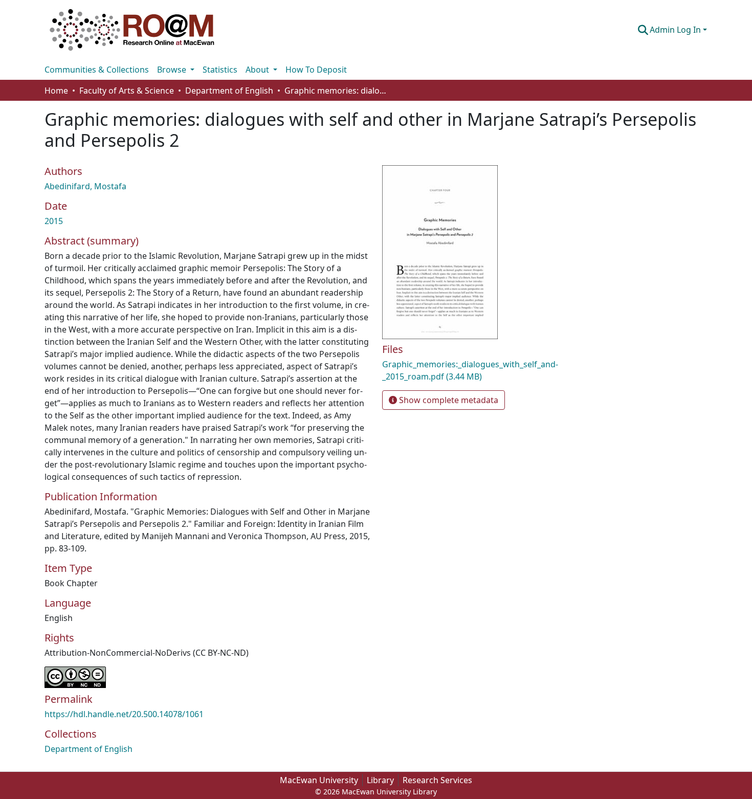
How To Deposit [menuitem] (316, 69)
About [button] (258, 69)
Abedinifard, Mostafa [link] (85, 186)
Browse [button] (172, 69)
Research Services (437, 780)
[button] (132, 29)
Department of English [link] (229, 90)
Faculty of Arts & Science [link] (126, 90)
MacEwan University (319, 780)
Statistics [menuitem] (220, 69)
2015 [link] (54, 221)
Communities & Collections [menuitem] (97, 69)
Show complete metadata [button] (447, 400)
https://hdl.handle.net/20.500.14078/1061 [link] (124, 714)
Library (380, 780)
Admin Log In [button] (676, 29)
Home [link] (56, 90)
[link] (488, 370)
